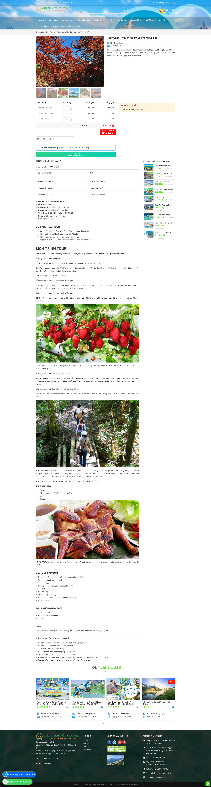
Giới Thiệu (53, 20)
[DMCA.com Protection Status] (116, 749)
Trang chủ (41, 20)
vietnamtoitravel (161, 777)
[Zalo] (115, 742)
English (55, 26)
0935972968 (43, 3)
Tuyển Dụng (42, 26)
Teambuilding (135, 20)
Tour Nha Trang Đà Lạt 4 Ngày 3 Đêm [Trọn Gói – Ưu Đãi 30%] (51, 703)
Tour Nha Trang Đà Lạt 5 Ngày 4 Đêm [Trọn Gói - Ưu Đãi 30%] (122, 703)
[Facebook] (109, 742)
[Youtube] (124, 742)
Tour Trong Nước (67, 20)
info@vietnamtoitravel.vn (63, 3)
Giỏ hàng (87, 749)
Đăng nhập (159, 3)
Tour (105, 667)
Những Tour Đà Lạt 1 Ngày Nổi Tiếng (156, 703)
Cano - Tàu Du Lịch (119, 20)
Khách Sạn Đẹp (84, 20)
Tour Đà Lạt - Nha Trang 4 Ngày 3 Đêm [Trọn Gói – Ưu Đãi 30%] (87, 703)
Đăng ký (171, 3)
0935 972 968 (66, 147)
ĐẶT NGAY (75, 154)
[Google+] (120, 742)
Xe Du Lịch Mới (101, 20)
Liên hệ (162, 20)
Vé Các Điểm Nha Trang (70, 26)
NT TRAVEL (112, 50)
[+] (71, 107)
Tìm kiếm (87, 740)
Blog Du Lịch (149, 20)
